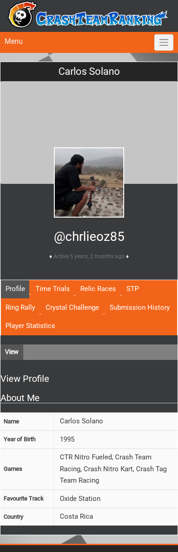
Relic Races (98, 289)
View (12, 351)
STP (132, 289)
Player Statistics (30, 326)
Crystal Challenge (72, 307)
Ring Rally (20, 307)
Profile (15, 289)
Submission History (140, 307)
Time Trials (53, 289)
